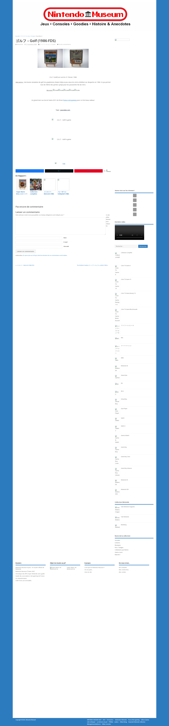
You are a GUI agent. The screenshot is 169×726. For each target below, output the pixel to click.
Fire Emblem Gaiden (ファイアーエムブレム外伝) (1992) (92, 265)
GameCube (124, 375)
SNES (122, 358)
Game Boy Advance (126, 468)
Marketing (123, 525)
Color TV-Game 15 (126, 279)
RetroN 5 (117, 555)
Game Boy (124, 447)
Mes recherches (124, 570)
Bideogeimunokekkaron (94, 724)
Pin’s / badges (119, 547)
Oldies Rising (123, 722)
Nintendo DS (124, 480)
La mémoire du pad (102, 722)
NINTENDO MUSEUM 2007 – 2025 (96, 720)
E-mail (65, 242)
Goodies (117, 540)
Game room (119, 552)
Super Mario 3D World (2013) (71, 568)
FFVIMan (111, 722)
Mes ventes (122, 572)
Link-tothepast (91, 722)
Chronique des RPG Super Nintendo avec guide (30, 574)
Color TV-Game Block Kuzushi (129, 309)
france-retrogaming (69, 100)
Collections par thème (121, 550)
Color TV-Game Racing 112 (128, 293)
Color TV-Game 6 (125, 265)
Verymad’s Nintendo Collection (136, 722)
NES (122, 338)
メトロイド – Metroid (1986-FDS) (25, 265)
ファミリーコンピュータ (127, 325)
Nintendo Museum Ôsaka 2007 (25, 571)
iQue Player (124, 408)
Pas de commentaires (65, 44)
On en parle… (88, 570)
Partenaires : (110, 720)
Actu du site (88, 572)
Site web (66, 246)
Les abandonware (21, 578)
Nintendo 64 (124, 366)
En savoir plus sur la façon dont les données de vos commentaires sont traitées (45, 255)
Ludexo (116, 722)
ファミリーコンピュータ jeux (47, 44)
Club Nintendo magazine (128, 507)
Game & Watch (125, 435)
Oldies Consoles (106, 724)
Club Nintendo (125, 517)
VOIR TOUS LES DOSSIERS (23, 580)
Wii (122, 383)
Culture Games (145, 720)
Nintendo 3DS (125, 489)
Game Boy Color (125, 456)
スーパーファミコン (126, 345)
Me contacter (123, 567)
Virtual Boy (124, 399)
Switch (122, 418)
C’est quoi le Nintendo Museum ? (94, 567)
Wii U (122, 391)
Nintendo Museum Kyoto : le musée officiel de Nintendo (30, 568)
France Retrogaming (134, 720)
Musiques (118, 545)
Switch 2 (123, 426)
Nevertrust (20, 44)
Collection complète (126, 252)
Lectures (117, 543)
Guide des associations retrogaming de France (30, 576)
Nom (65, 238)
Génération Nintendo (121, 720)
